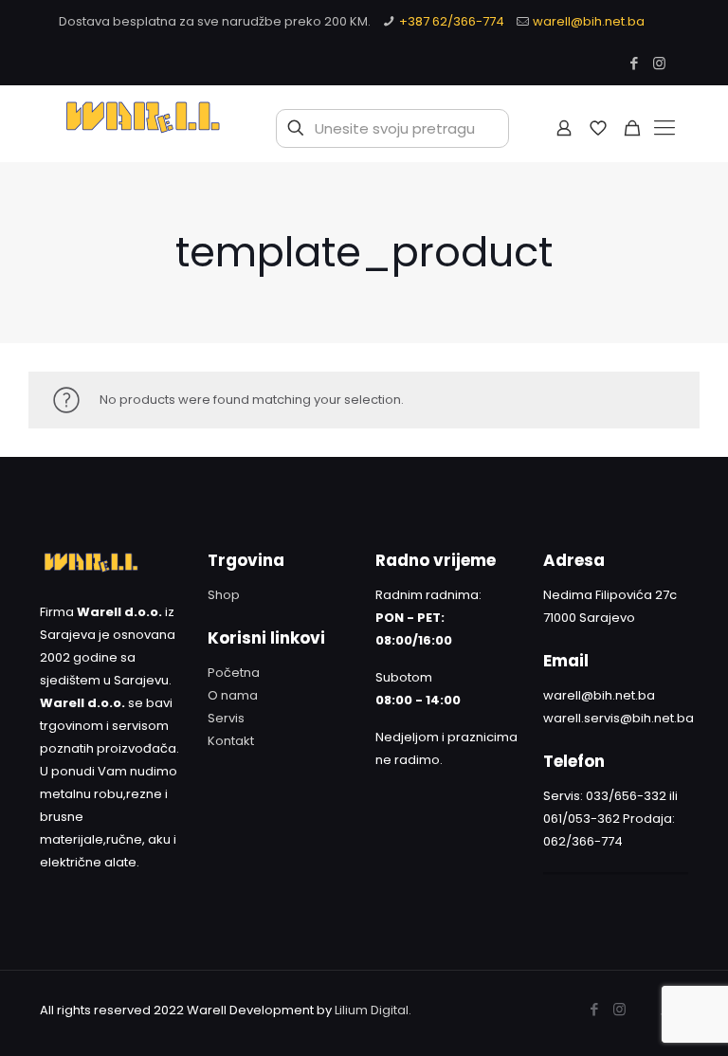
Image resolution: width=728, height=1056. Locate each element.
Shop (224, 595)
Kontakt (231, 741)
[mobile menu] (664, 128)
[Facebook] (634, 63)
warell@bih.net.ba (589, 21)
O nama (233, 695)
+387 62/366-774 (451, 21)
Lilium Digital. (373, 1010)
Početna (234, 673)
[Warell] (141, 128)
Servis (226, 718)
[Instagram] (659, 63)
